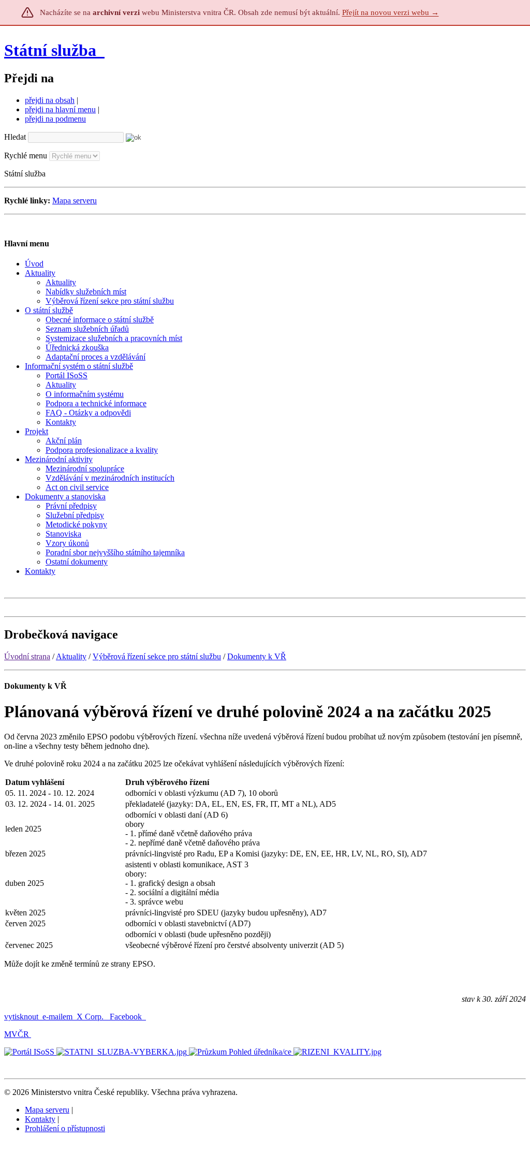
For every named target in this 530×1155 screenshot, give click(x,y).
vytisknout (21, 1016)
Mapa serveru (74, 200)
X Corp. (91, 1016)
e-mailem (57, 1016)
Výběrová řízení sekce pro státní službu (157, 656)
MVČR (16, 1034)
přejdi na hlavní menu (60, 109)
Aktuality (71, 656)
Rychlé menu (25, 155)
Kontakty (40, 1119)
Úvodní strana (27, 656)
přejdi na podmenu (55, 118)
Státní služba (52, 50)
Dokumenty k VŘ (256, 656)
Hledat (15, 136)
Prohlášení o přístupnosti (65, 1128)
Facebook (127, 1016)
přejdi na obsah (50, 100)
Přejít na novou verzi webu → (390, 12)
